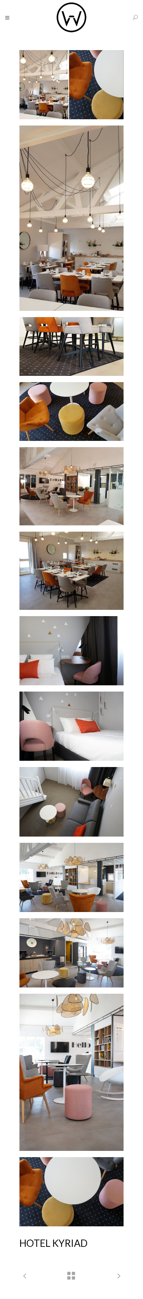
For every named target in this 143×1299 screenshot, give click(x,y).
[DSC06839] (71, 1191)
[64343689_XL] (71, 571)
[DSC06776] (71, 801)
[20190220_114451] (71, 218)
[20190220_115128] (71, 411)
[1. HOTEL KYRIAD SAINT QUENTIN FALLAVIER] (71, 84)
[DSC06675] (71, 726)
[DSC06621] (71, 650)
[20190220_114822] (71, 346)
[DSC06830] (71, 1072)
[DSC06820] (71, 877)
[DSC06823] (71, 952)
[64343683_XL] (71, 486)
